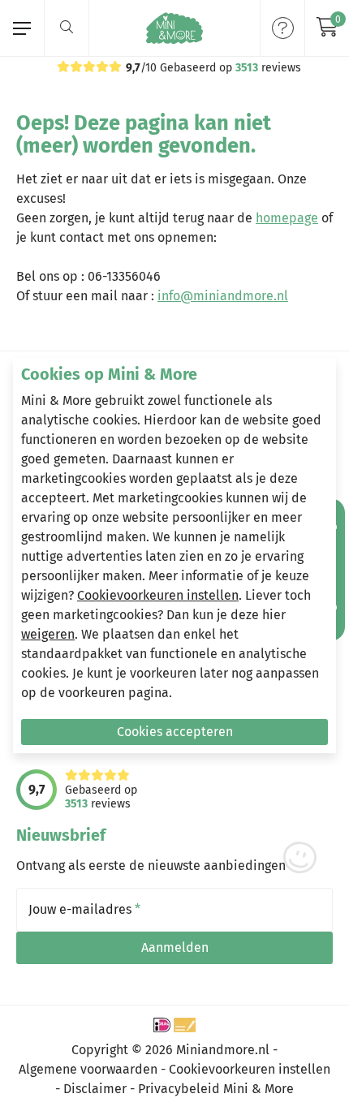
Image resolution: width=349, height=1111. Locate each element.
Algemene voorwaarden (88, 1069)
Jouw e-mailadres (84, 909)
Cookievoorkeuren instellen (158, 595)
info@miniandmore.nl (222, 296)
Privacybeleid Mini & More (216, 1088)
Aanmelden (175, 947)
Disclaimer (95, 1088)
